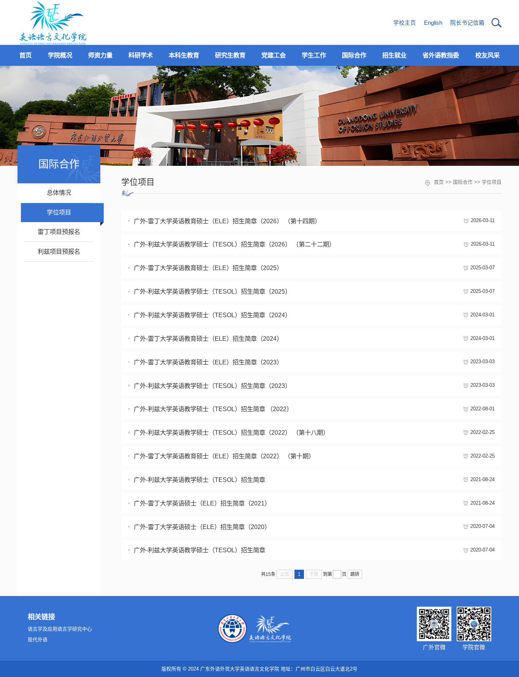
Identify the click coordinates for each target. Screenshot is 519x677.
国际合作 (463, 182)
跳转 (354, 574)
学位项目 (492, 182)
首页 (439, 182)
